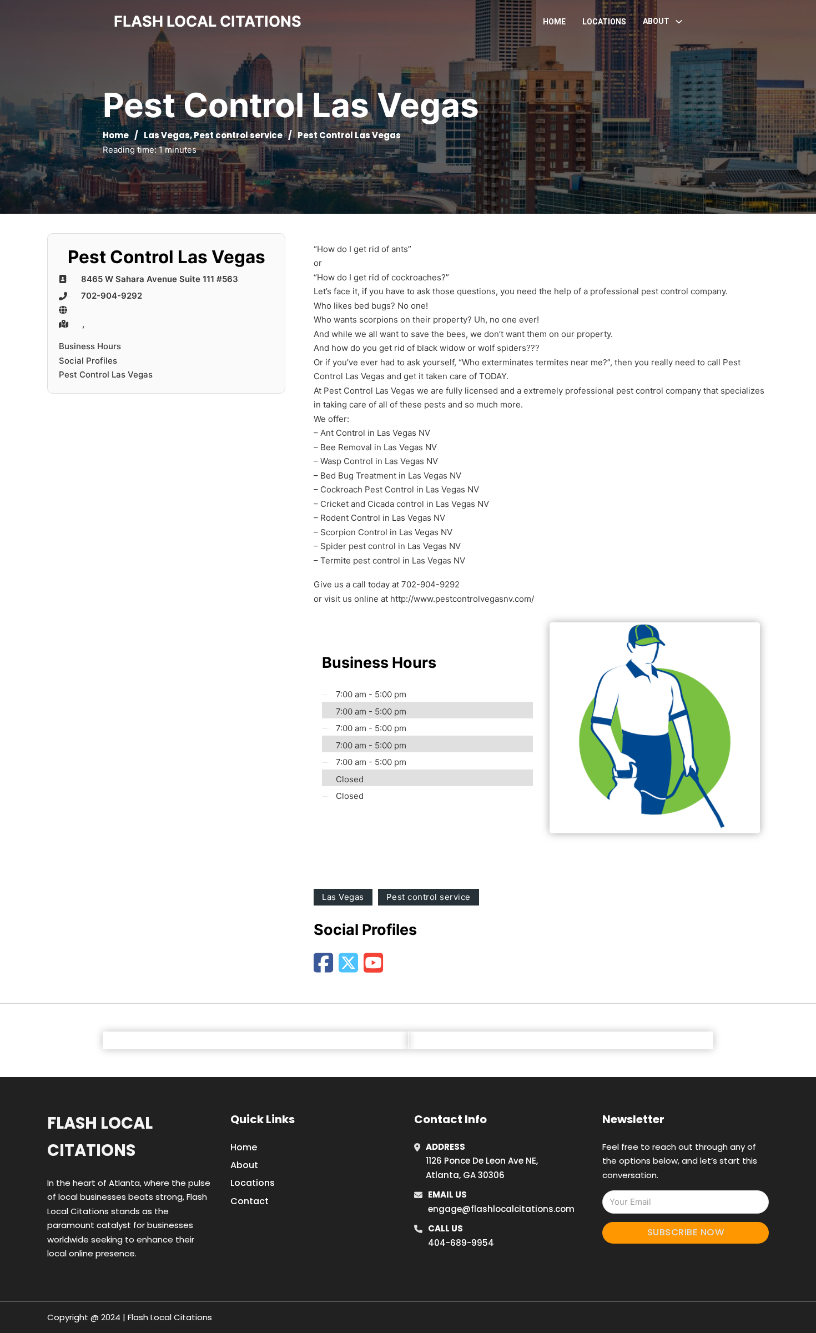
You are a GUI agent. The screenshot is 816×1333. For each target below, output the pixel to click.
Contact (249, 1201)
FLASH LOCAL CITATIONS (207, 21)
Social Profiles (88, 360)
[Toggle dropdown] (679, 22)
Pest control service (238, 135)
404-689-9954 (461, 1243)
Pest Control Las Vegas (106, 374)
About (244, 1165)
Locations (604, 21)
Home (554, 21)
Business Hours (90, 346)
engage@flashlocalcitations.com (501, 1209)
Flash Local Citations (100, 1136)
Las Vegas (167, 135)
